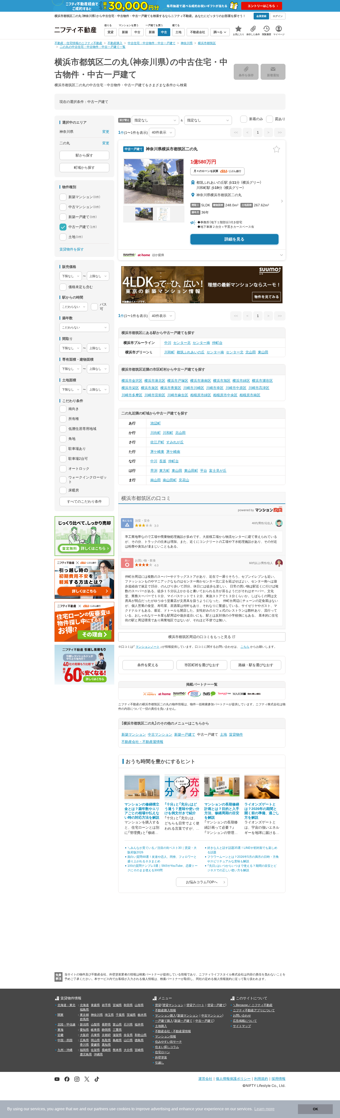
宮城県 (117, 1005)
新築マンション (133, 734)
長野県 (106, 1024)
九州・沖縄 (64, 1050)
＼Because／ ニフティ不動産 (253, 1005)
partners (101, 1109)
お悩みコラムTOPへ (202, 882)
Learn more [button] (264, 1109)
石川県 (128, 1024)
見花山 (184, 480)
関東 (60, 1015)
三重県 (117, 1030)
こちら (244, 646)
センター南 (201, 343)
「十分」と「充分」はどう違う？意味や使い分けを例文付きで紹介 (182, 808)
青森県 (95, 1005)
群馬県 (84, 1019)
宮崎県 (139, 1050)
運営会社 (205, 1078)
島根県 (117, 1040)
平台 (203, 471)
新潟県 (84, 1024)
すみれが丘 (175, 442)
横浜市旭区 (221, 381)
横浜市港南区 (200, 381)
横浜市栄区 (130, 388)
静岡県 (106, 1030)
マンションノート (148, 646)
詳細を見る (234, 239)
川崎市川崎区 (193, 388)
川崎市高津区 (258, 388)
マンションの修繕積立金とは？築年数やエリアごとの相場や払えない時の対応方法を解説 (141, 810)
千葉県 (120, 1015)
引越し (159, 1062)
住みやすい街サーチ (168, 1041)
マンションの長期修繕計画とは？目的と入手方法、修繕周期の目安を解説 (221, 810)
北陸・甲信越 (66, 1024)
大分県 (128, 1050)
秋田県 (128, 1005)
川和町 (169, 352)
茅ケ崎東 (157, 452)
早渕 (153, 471)
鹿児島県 (86, 1054)
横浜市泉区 (149, 388)
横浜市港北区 (154, 381)
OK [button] (315, 1109)
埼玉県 (109, 1015)
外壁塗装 (161, 1057)
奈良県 (128, 1035)
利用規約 (261, 1078)
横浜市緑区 (241, 381)
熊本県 (117, 1050)
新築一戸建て (184, 734)
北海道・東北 (66, 1005)
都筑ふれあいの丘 (191, 352)
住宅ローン (162, 1052)
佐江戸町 (157, 442)
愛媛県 (95, 1044)
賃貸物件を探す (71, 249)
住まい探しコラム (167, 1047)
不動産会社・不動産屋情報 (142, 742)
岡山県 (95, 1040)
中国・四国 (64, 1040)
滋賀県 (117, 1035)
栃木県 (142, 1015)
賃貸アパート (195, 1005)
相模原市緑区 (200, 395)
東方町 (164, 471)
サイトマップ (242, 1026)
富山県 (117, 1024)
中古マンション (160, 734)
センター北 (182, 343)
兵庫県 (95, 1035)
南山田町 (170, 480)
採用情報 (278, 1078)
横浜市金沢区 (131, 381)
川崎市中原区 (236, 388)
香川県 (84, 1044)
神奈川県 (97, 1015)
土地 (223, 734)
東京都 (84, 1015)
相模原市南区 (249, 395)
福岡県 (84, 1050)
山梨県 (95, 1024)
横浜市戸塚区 (177, 381)
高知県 (106, 1044)
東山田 (263, 352)
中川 (167, 343)
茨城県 (131, 1015)
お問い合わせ (242, 1015)
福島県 (84, 1009)
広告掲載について (245, 1021)
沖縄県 (98, 1054)
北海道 (84, 1005)
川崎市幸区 (215, 388)
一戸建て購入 (164, 1021)
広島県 (84, 1040)
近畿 (60, 1035)
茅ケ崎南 (173, 452)
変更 (105, 132)
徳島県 (139, 1040)
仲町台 (217, 343)
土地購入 (161, 1026)
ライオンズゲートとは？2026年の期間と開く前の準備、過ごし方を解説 (261, 810)
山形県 (139, 1005)
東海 (60, 1030)
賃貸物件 (236, 734)
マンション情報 (165, 1036)
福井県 (139, 1024)
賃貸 (158, 1005)
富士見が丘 (218, 471)
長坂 (162, 461)
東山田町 (191, 471)
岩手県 (106, 1005)
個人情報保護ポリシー (233, 1078)
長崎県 (106, 1050)
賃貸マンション (173, 1005)
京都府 (106, 1035)
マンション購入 (165, 1015)
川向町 (155, 433)
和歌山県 (141, 1035)
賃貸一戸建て (216, 1005)
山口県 (128, 1040)
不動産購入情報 (165, 1010)
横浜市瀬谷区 (262, 381)
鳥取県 (106, 1040)
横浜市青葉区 (170, 388)
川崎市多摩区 (131, 395)
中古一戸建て (204, 1021)
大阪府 (84, 1035)
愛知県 (84, 1030)
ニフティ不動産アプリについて (254, 1010)
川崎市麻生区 (177, 395)
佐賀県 (95, 1050)
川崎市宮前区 (154, 395)
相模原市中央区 (225, 395)
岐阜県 (95, 1030)
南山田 (155, 480)
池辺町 (155, 423)
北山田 (250, 352)
